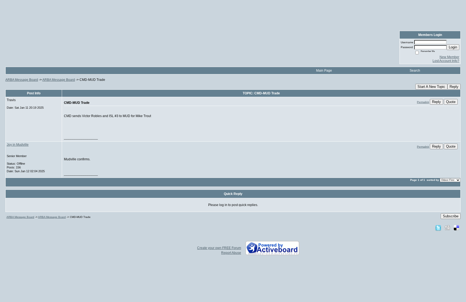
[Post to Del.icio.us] (456, 228)
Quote (450, 102)
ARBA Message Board (21, 80)
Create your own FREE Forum (219, 248)
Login (453, 47)
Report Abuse (231, 253)
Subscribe (450, 216)
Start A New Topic (431, 87)
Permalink (423, 102)
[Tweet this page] (438, 228)
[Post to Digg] (447, 228)
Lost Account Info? (446, 61)
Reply (454, 87)
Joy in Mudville (18, 145)
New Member (449, 57)
